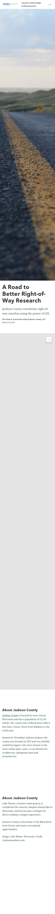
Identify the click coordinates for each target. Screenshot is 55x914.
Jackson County (10, 715)
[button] (27, 511)
